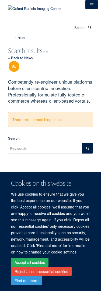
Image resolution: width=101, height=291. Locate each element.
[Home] (12, 38)
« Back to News (20, 57)
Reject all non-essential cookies (41, 271)
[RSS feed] (14, 66)
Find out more (27, 280)
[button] (91, 4)
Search (14, 138)
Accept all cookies (30, 262)
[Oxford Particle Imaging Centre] (34, 7)
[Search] (90, 27)
